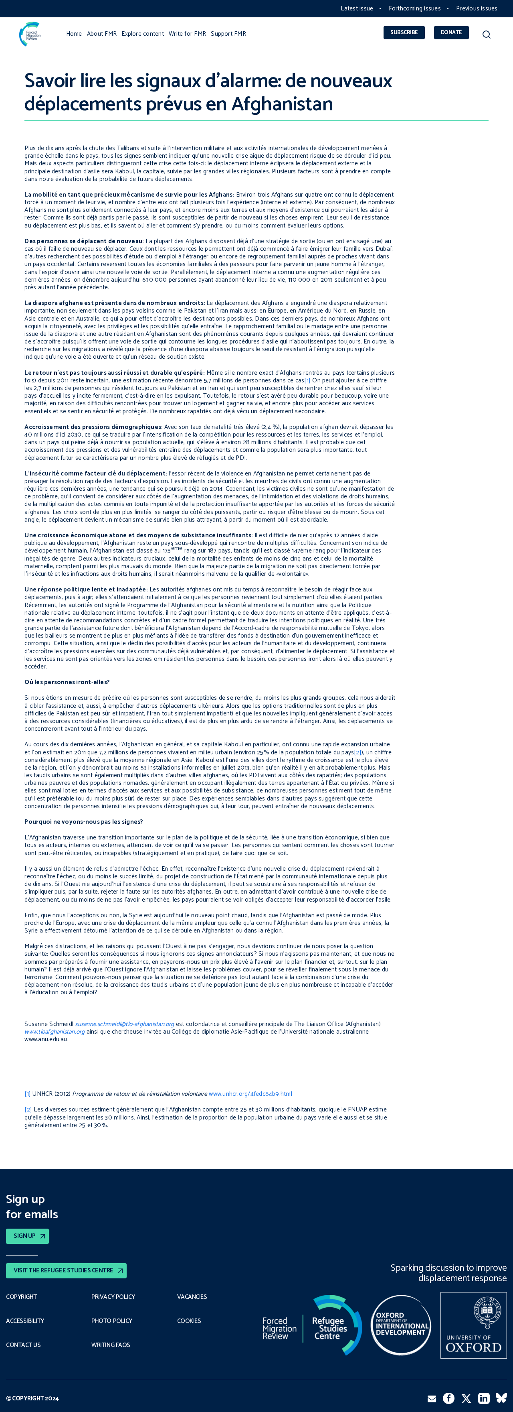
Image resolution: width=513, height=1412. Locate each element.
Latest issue (357, 9)
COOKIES (189, 1321)
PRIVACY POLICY (113, 1297)
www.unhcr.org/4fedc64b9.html (250, 1094)
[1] (307, 381)
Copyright (21, 1297)
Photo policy (111, 1321)
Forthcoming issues (415, 9)
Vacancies (192, 1297)
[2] (358, 753)
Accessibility (25, 1321)
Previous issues (476, 9)
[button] (486, 36)
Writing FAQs (110, 1345)
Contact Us (23, 1345)
